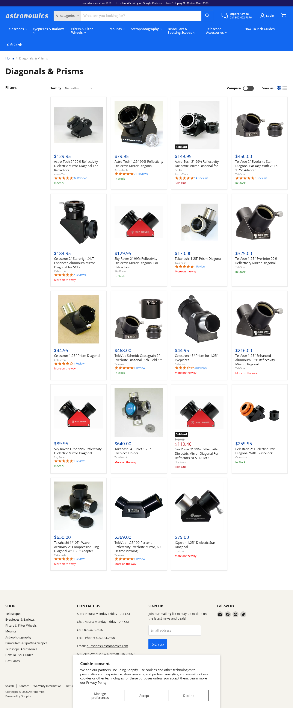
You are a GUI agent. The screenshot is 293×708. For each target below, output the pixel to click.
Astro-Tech (60, 174)
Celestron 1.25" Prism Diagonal (77, 355)
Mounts (116, 29)
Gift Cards (14, 45)
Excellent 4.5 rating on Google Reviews (139, 3)
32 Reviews (80, 178)
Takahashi (181, 263)
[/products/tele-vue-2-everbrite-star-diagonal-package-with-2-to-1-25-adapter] (259, 125)
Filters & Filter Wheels (82, 31)
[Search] (207, 16)
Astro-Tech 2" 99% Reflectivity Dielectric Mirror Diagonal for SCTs (197, 165)
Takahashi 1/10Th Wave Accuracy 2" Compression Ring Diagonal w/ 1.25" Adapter (76, 546)
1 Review (199, 266)
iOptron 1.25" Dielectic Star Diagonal (195, 544)
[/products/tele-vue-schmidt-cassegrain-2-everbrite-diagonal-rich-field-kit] (139, 319)
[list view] (285, 88)
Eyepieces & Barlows (48, 29)
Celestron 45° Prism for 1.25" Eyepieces (196, 357)
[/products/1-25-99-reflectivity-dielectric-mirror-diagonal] (139, 125)
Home (9, 58)
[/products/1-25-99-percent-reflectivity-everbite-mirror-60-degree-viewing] (139, 506)
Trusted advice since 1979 (96, 3)
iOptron (179, 551)
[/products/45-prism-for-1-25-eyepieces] (199, 319)
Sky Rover (120, 271)
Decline (188, 695)
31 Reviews (141, 174)
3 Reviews (261, 178)
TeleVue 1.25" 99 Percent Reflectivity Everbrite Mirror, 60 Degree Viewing (138, 546)
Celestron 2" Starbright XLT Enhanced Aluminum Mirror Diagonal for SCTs (74, 262)
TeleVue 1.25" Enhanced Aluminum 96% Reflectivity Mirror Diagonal (255, 359)
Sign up (158, 644)
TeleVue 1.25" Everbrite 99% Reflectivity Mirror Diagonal (256, 260)
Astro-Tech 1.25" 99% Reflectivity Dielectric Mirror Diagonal (139, 163)
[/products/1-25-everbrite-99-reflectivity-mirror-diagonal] (259, 222)
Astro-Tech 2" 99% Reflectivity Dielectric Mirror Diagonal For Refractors (76, 165)
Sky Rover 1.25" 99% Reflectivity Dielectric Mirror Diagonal (78, 451)
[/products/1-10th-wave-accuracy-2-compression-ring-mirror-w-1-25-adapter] (78, 506)
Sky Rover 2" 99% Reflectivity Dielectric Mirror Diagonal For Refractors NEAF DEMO (197, 453)
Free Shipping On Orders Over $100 (187, 3)
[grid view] (279, 88)
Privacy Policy (96, 682)
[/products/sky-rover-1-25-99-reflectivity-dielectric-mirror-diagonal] (78, 412)
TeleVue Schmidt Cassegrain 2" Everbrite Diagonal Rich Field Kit (138, 357)
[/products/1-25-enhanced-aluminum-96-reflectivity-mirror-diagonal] (259, 319)
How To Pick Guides (260, 29)
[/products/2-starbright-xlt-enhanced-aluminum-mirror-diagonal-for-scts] (78, 222)
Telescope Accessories (215, 31)
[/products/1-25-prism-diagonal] (78, 319)
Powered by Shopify (18, 696)
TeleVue (240, 174)
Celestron (60, 271)
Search (9, 686)
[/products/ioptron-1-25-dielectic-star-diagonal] (199, 506)
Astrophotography (145, 29)
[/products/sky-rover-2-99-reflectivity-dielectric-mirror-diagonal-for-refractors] (139, 222)
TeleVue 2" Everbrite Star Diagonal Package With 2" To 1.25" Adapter (256, 165)
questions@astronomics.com (107, 646)
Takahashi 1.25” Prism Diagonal (198, 258)
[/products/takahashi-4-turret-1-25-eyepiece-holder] (139, 412)
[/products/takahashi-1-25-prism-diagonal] (199, 222)
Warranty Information (47, 686)
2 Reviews (79, 275)
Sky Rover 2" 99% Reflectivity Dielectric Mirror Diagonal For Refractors (136, 262)
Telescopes (16, 29)
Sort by (55, 88)
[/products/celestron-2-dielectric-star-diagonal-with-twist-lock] (259, 412)
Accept (144, 695)
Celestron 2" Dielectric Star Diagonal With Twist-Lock (255, 451)
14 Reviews (201, 178)
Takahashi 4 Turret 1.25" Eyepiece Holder (133, 451)
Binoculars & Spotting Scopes (180, 31)
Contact (24, 686)
